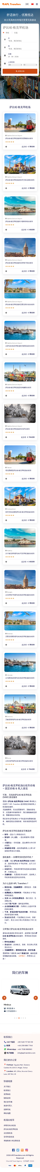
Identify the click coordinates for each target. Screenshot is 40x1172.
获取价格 (21, 71)
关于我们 (7, 1086)
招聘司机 (7, 1109)
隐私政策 (7, 1098)
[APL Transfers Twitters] (18, 1150)
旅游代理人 (8, 1106)
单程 (7, 33)
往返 (16, 33)
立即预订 (21, 956)
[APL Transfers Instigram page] (26, 1150)
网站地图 (7, 1113)
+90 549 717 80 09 (25, 1042)
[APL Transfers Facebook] (13, 1150)
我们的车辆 (8, 1102)
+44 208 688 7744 (25, 1045)
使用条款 (7, 1094)
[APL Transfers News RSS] (22, 1150)
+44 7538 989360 (25, 1049)
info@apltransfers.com (26, 1053)
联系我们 (7, 1090)
